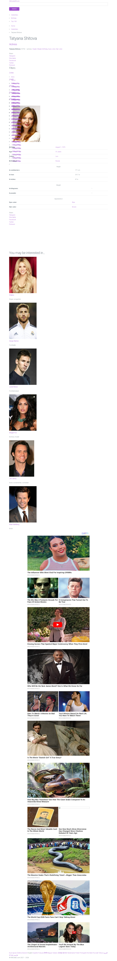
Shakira (11, 295)
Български (12, 953)
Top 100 (14, 21)
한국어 (65, 953)
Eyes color (51, 49)
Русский (95, 953)
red (12, 135)
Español (35, 953)
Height (34, 49)
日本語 (60, 953)
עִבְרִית (11, 955)
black (13, 103)
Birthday (13, 18)
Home (13, 26)
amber (13, 96)
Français (41, 953)
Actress (13, 44)
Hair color (59, 49)
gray (12, 122)
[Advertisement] (58, 238)
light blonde (15, 125)
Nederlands (71, 953)
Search (14, 9)
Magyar (49, 953)
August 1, (59, 147)
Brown (74, 207)
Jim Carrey (12, 478)
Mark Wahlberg (14, 524)
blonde (13, 109)
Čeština (19, 953)
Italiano (55, 953)
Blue (73, 202)
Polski (77, 953)
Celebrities (14, 15)
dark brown (15, 119)
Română (89, 953)
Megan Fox (13, 433)
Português (83, 953)
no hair (13, 132)
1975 (63, 147)
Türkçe (101, 953)
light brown (14, 129)
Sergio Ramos (14, 341)
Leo (57, 156)
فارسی (16, 955)
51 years (58, 152)
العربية (105, 953)
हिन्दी (45, 953)
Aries (12, 77)
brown (13, 113)
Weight (39, 49)
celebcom (14, 1)
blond (13, 106)
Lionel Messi (13, 387)
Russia (58, 161)
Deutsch (24, 953)
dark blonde (15, 116)
